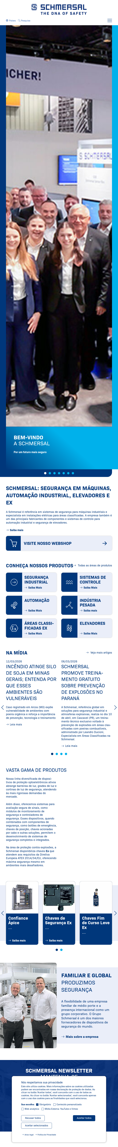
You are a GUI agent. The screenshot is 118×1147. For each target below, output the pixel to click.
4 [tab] (59, 473)
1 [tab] (45, 473)
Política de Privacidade (46, 1135)
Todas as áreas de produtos (94, 565)
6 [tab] (68, 473)
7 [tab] (73, 473)
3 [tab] (54, 473)
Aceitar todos (84, 1118)
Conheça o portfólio (33, 459)
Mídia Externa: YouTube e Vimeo (61, 1109)
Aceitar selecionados (36, 1125)
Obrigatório (45, 1104)
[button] (11, 20)
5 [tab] (64, 473)
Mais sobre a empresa (82, 1037)
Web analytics (32, 1109)
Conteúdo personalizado (69, 1104)
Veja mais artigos (101, 652)
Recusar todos (33, 1118)
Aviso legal (29, 1135)
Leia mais (16, 724)
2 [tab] (50, 473)
